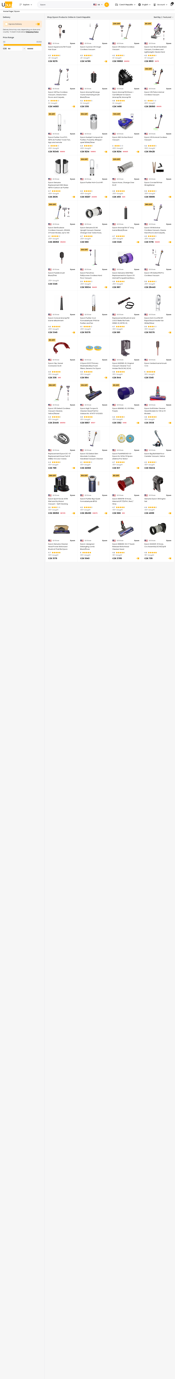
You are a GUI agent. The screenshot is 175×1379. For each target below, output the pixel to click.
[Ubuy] (7, 4)
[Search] (106, 4)
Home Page (8, 11)
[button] (125, 4)
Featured (167, 17)
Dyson (72, 43)
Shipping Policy (32, 32)
